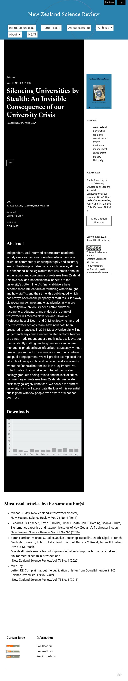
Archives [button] (104, 27)
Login (121, 2)
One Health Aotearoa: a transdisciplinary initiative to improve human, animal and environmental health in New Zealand (63, 554)
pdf (10, 162)
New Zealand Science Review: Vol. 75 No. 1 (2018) (45, 579)
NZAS (32, 34)
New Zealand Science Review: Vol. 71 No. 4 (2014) (44, 517)
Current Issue (51, 27)
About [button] (13, 34)
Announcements (79, 27)
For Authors (44, 651)
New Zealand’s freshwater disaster (54, 513)
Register (109, 2)
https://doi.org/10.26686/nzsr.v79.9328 (27, 205)
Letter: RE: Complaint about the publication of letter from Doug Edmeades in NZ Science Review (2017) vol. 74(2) (63, 573)
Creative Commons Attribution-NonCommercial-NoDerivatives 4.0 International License (97, 266)
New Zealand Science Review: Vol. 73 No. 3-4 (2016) (45, 532)
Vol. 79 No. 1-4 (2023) (18, 83)
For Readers (44, 646)
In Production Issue (21, 27)
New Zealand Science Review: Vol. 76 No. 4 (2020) (45, 560)
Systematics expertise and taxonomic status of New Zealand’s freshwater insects (64, 527)
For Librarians (46, 656)
